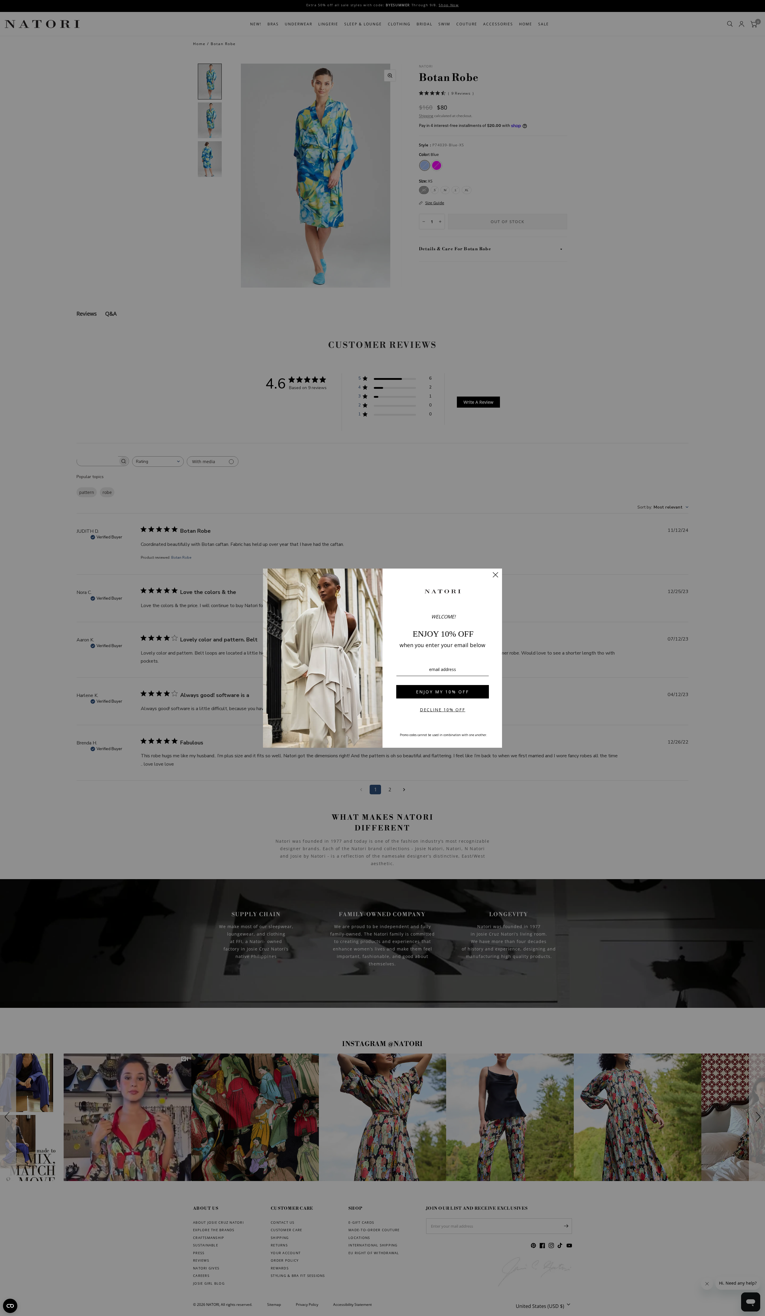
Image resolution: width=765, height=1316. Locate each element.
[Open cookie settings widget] (10, 1306)
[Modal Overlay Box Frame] (382, 658)
